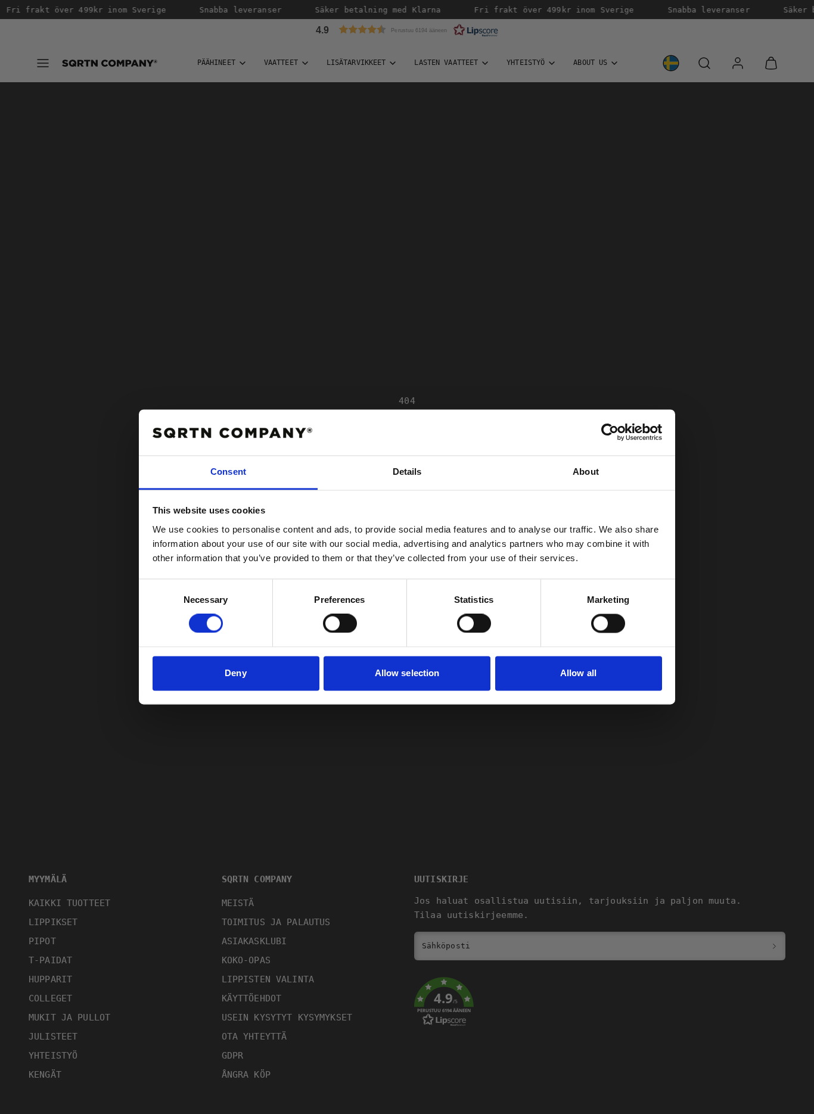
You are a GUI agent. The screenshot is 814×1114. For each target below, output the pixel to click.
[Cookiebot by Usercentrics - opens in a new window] (610, 432)
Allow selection (407, 673)
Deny (235, 673)
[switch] (340, 623)
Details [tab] (407, 471)
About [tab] (586, 471)
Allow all (578, 673)
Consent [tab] (228, 471)
